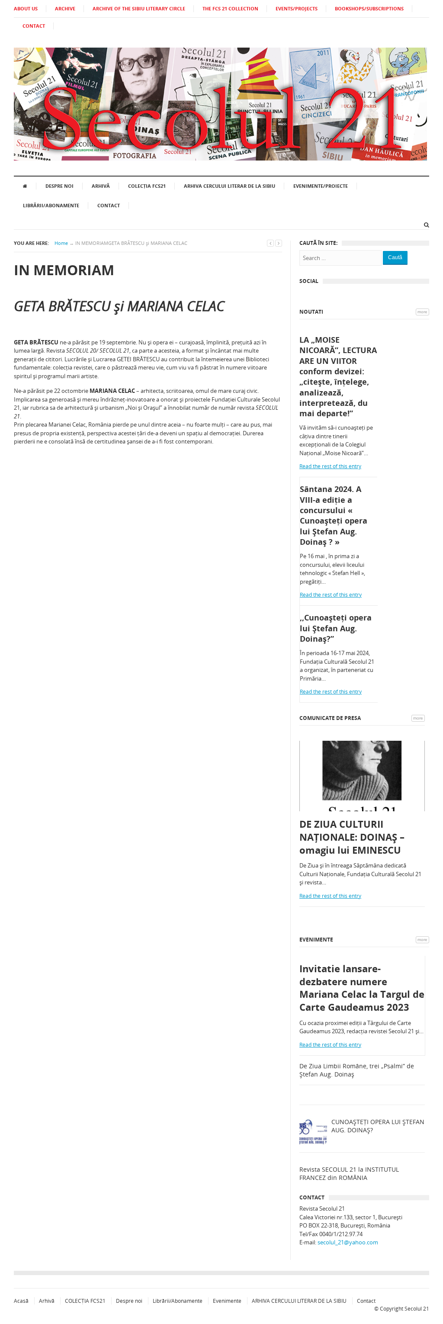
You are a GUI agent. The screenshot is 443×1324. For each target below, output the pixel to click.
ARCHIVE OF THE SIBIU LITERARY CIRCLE (139, 8)
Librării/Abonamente (51, 205)
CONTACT (33, 25)
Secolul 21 (416, 1308)
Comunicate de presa (330, 718)
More (422, 311)
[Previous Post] (270, 243)
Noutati (311, 311)
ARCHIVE (65, 8)
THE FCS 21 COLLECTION (230, 8)
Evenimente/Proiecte (320, 186)
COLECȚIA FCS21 (147, 186)
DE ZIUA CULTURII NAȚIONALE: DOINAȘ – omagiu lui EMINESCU (351, 837)
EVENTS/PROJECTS (297, 8)
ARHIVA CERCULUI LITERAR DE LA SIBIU (229, 186)
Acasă (21, 1301)
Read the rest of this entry (330, 466)
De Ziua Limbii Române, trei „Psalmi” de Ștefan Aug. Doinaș (356, 1070)
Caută (395, 257)
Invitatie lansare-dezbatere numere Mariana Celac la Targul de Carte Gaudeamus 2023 (361, 987)
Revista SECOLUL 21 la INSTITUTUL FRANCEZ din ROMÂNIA (349, 1174)
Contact (108, 205)
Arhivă (101, 186)
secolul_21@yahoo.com (348, 1242)
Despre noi (59, 186)
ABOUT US (26, 8)
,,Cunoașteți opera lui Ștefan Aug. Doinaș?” (336, 628)
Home (61, 243)
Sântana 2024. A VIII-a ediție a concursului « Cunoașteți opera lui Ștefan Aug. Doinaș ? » (333, 515)
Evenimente (316, 939)
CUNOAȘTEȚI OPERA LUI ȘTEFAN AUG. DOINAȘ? (377, 1126)
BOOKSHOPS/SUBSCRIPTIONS (369, 8)
